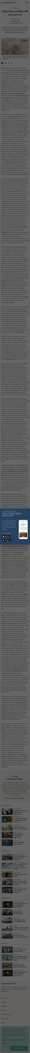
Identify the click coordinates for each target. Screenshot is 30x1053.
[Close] (28, 510)
